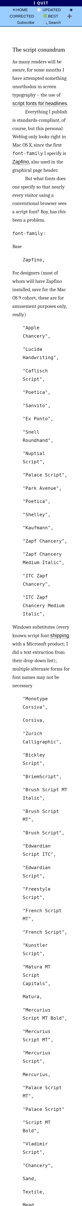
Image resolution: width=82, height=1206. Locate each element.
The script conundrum (38, 49)
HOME (22, 10)
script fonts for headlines (39, 103)
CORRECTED (22, 16)
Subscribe (25, 22)
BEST (53, 16)
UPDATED (52, 10)
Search (55, 22)
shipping (59, 635)
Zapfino (20, 161)
